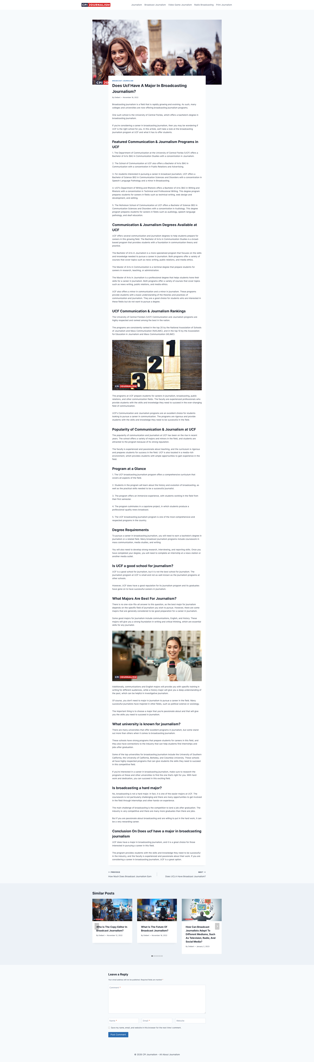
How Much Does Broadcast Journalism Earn (129, 874)
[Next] (217, 926)
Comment (115, 987)
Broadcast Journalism (155, 5)
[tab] (152, 956)
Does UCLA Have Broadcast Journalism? (185, 874)
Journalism (136, 5)
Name (113, 1021)
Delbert (117, 97)
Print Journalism (224, 5)
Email (146, 1021)
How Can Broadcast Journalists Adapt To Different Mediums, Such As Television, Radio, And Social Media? (201, 934)
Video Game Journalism (180, 5)
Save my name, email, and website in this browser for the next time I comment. (146, 1028)
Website (180, 1021)
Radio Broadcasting (204, 5)
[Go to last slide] (97, 926)
